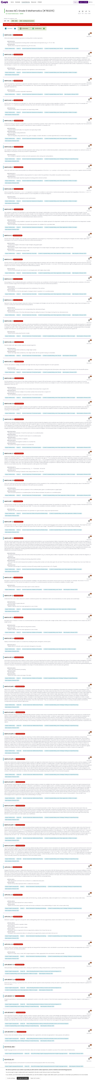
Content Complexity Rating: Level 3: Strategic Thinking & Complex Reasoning (61, 158)
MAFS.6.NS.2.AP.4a (11, 387)
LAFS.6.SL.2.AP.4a (11, 952)
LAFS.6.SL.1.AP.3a (11, 923)
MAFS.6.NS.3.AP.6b (11, 434)
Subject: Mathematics (10, 48)
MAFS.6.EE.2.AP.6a (11, 154)
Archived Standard (18, 35)
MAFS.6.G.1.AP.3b (11, 289)
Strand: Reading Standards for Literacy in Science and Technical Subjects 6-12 (44, 971)
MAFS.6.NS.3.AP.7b (11, 470)
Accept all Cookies (23, 1078)
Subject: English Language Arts (11, 886)
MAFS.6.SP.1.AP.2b (11, 605)
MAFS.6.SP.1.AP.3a (11, 625)
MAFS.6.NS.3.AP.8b (11, 491)
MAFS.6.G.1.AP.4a (11, 307)
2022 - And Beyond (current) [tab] (27, 21)
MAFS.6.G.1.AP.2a (11, 268)
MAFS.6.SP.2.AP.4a (11, 644)
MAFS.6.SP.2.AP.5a (11, 668)
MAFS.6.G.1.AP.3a (11, 287)
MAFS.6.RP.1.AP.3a (11, 553)
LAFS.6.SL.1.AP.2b (11, 904)
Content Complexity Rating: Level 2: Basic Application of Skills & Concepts (61, 72)
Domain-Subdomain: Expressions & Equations (32, 48)
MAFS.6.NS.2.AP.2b (11, 351)
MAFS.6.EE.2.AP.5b (11, 131)
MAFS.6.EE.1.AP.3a (11, 90)
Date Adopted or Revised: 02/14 (71, 48)
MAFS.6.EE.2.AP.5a (11, 128)
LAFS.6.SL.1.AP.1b (10, 882)
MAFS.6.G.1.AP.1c (11, 249)
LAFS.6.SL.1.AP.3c (11, 928)
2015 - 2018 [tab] (6, 21)
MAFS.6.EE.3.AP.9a (11, 220)
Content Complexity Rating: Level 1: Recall (54, 48)
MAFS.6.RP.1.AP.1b (11, 509)
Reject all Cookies (35, 1078)
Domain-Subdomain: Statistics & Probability (32, 589)
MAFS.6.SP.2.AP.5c (11, 674)
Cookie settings (11, 1078)
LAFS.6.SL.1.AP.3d (11, 931)
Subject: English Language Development (14, 1053)
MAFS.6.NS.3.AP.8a (11, 488)
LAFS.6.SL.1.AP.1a (10, 879)
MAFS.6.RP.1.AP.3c (11, 560)
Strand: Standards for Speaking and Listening (36, 886)
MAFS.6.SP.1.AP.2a (11, 602)
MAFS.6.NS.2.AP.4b (11, 390)
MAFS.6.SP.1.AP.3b (11, 628)
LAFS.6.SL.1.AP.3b (11, 926)
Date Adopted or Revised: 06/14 (76, 1053)
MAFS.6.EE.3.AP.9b (11, 223)
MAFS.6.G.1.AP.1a (11, 243)
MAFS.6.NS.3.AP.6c (11, 437)
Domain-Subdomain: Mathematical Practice (33, 704)
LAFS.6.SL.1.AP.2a (11, 901)
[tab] (10, 28)
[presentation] (14, 21)
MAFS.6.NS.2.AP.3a (11, 368)
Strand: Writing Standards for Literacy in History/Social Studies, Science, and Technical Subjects (47, 1023)
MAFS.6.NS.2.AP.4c (11, 393)
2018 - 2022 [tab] (14, 21)
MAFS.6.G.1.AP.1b (11, 246)
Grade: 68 (22, 971)
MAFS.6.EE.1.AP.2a (11, 68)
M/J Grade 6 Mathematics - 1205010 (14, 13)
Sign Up (76, 2)
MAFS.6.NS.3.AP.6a (11, 431)
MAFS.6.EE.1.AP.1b (11, 44)
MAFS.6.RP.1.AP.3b (11, 557)
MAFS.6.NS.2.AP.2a (11, 348)
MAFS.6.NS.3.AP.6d (11, 440)
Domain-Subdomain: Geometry (29, 253)
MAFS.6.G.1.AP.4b (11, 310)
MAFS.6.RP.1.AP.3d (11, 565)
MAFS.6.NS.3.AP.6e (11, 443)
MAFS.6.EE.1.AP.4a (11, 108)
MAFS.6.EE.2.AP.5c (11, 134)
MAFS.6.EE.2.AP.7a (11, 173)
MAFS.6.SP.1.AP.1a (11, 585)
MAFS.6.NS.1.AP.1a (11, 331)
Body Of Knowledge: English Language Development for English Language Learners (49, 1053)
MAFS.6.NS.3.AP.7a (11, 467)
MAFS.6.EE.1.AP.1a (11, 41)
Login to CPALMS (83, 2)
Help (91, 2)
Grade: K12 (19, 704)
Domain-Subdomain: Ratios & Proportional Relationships (35, 513)
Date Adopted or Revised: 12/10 (11, 888)
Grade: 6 (18, 48)
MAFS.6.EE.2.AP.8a (11, 196)
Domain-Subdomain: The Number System (31, 336)
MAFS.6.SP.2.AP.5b (11, 671)
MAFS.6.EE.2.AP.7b (11, 176)
